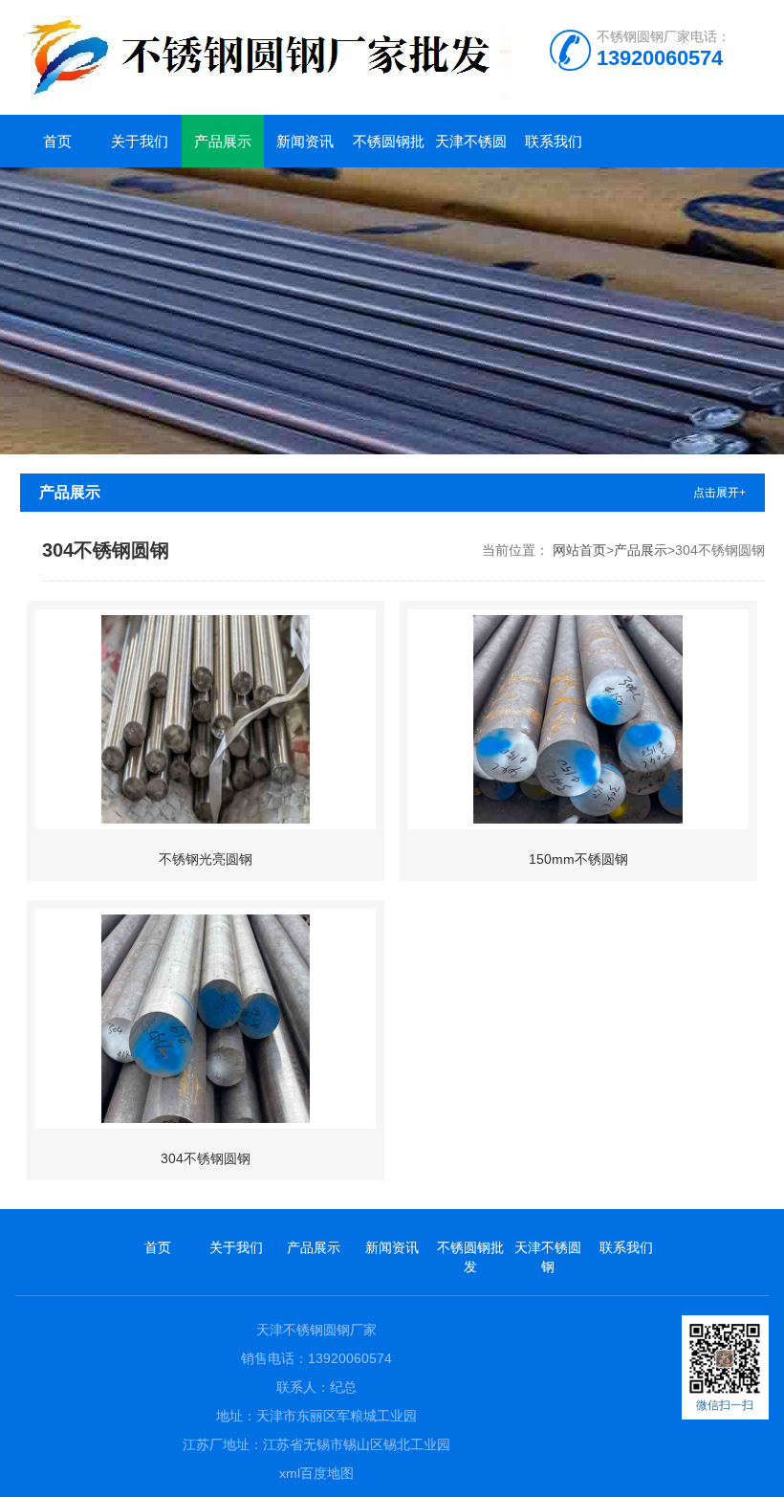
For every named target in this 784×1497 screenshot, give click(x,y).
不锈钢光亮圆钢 (205, 859)
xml (289, 1473)
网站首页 (579, 550)
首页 (57, 141)
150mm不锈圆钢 (578, 859)
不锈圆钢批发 (389, 150)
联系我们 (553, 141)
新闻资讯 (305, 141)
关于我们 (139, 141)
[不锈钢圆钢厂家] (350, 57)
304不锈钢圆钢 (205, 1158)
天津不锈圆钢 (471, 150)
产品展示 (222, 141)
